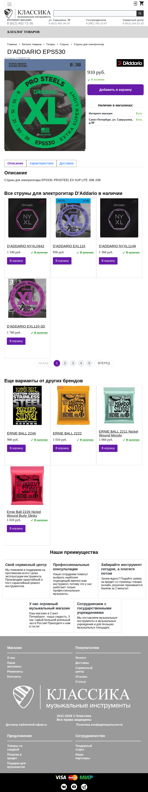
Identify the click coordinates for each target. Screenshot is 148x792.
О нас (11, 657)
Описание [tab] (15, 163)
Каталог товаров (23, 32)
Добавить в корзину (115, 90)
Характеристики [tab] (41, 163)
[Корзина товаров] (141, 3)
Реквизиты (15, 671)
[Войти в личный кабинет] (135, 3)
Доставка (82, 662)
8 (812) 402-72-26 (20, 23)
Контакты (14, 676)
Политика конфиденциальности (99, 724)
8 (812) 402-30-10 (59, 23)
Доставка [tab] (66, 163)
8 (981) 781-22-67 (96, 23)
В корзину (16, 260)
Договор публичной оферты (26, 724)
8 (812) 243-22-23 (133, 23)
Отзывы (81, 676)
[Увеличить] (45, 105)
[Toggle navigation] (9, 4)
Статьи (80, 681)
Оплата (80, 657)
